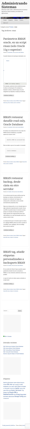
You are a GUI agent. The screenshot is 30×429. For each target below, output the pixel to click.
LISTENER (23, 386)
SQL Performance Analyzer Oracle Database (13, 346)
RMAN (17, 100)
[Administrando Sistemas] (15, 18)
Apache (5, 382)
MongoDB (7, 388)
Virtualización (6, 398)
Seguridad (23, 394)
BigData (18, 382)
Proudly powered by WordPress (8, 425)
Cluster (5, 384)
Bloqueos (22, 382)
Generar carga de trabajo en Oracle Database (13, 353)
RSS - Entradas (8, 336)
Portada (4, 20)
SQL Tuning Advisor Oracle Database (11, 350)
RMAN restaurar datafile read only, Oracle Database (14, 121)
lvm (4, 388)
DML (11, 384)
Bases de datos (10, 100)
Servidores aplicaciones (8, 396)
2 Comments (15, 237)
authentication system (12, 382)
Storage (17, 396)
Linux (19, 386)
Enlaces (16, 20)
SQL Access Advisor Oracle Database (11, 348)
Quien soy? (5, 22)
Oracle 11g (5, 102)
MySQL (17, 388)
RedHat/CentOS (8, 394)
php (17, 392)
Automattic (24, 425)
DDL (8, 384)
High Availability (15, 384)
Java (10, 386)
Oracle (14, 100)
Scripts (20, 100)
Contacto (21, 20)
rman (9, 102)
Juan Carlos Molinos (20, 52)
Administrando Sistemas (14, 5)
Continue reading (9, 95)
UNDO (25, 396)
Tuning (21, 396)
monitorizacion (12, 388)
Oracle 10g (14, 390)
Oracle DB (24, 161)
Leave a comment (16, 102)
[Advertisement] (12, 323)
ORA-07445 (8, 390)
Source (7, 60)
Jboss (12, 386)
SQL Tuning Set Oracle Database (10, 352)
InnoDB (21, 384)
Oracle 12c (6, 392)
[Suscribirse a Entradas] (3, 336)
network (21, 388)
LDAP (15, 386)
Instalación (6, 386)
